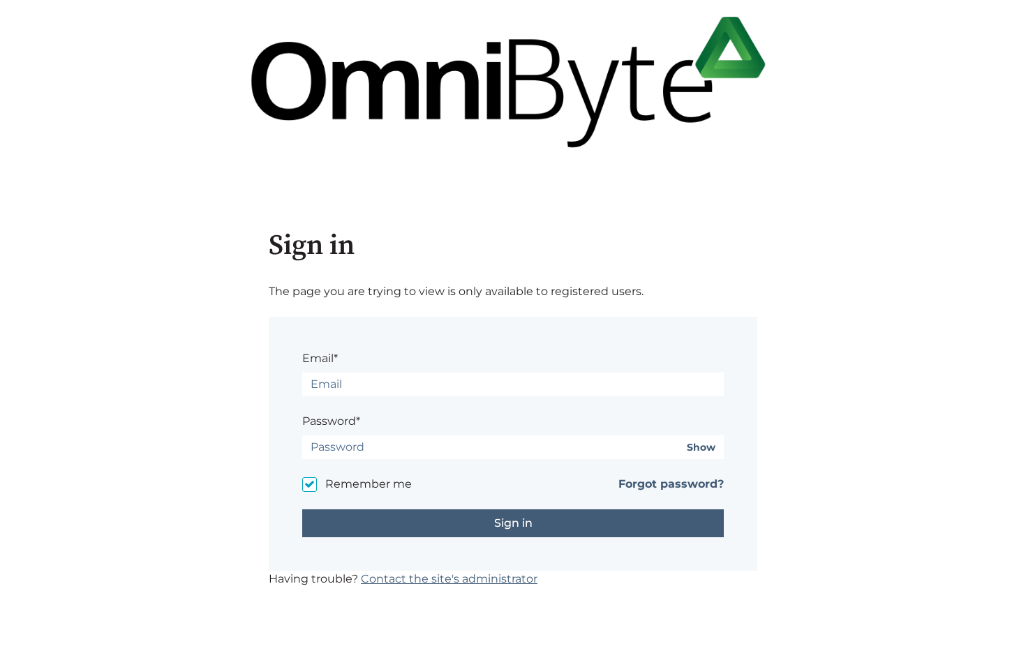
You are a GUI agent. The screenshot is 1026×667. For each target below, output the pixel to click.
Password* (331, 421)
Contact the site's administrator (449, 578)
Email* (320, 358)
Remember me (368, 483)
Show (701, 448)
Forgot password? (671, 483)
